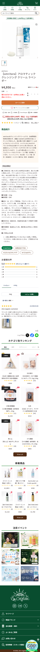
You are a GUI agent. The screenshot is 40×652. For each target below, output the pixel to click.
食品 (5, 347)
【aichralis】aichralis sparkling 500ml (32, 483)
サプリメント (23, 347)
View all (20, 454)
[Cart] (36, 3)
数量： (28, 94)
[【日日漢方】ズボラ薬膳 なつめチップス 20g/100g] (29, 362)
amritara (5, 71)
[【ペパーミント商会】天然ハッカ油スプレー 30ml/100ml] (7, 473)
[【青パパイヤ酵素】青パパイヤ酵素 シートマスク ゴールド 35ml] (20, 473)
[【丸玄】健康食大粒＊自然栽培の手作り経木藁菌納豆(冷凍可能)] (10, 362)
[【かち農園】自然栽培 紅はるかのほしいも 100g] (29, 428)
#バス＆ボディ (26, 253)
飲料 (13, 347)
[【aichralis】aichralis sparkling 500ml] (32, 473)
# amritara (7, 248)
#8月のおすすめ (20, 248)
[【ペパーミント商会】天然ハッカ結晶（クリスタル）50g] (20, 496)
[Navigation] (3, 3)
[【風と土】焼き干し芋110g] (10, 428)
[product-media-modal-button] (36, 24)
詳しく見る (34, 122)
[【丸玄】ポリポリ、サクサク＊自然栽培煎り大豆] (29, 395)
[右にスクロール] (38, 347)
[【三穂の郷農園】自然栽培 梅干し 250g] (10, 395)
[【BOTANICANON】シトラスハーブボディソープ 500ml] (32, 496)
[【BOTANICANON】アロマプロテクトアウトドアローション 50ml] (7, 496)
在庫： (4, 91)
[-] (31, 94)
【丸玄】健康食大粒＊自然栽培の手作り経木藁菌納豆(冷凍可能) (10, 378)
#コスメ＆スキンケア (10, 253)
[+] (37, 94)
